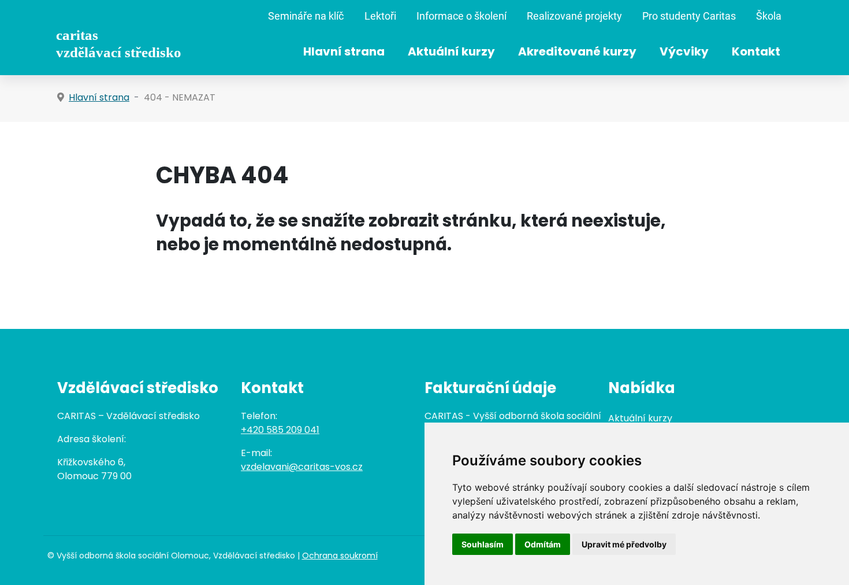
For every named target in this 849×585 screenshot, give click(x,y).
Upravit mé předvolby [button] (624, 544)
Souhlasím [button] (482, 544)
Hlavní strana (344, 51)
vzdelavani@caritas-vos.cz (302, 466)
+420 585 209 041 (280, 429)
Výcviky (684, 51)
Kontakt (756, 51)
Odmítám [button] (542, 544)
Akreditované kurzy (577, 51)
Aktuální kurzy (451, 51)
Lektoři (380, 16)
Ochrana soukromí (340, 555)
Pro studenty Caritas (689, 16)
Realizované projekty (574, 16)
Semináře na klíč (306, 16)
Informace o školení (461, 16)
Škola (768, 16)
